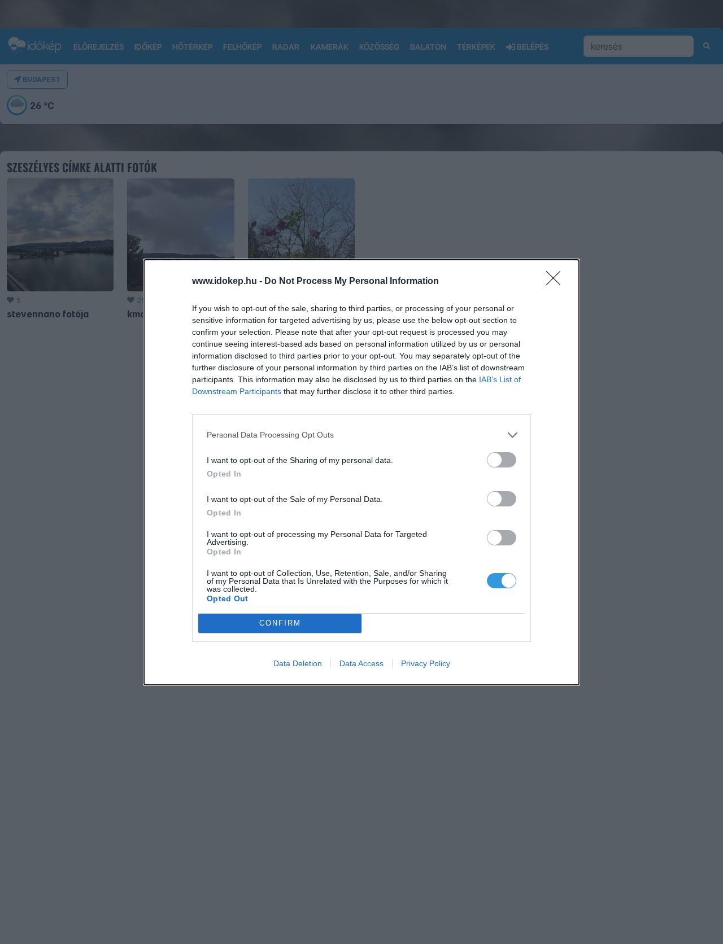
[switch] (501, 459)
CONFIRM (280, 623)
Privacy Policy (425, 663)
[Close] (557, 281)
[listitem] (361, 435)
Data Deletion (297, 663)
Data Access (361, 663)
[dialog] (361, 472)
